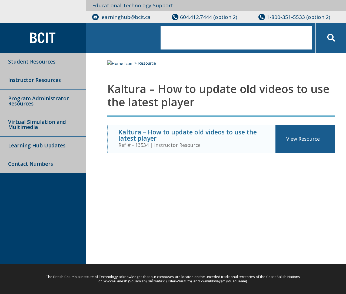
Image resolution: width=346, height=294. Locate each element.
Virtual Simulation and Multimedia (37, 124)
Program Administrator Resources (38, 101)
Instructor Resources (34, 80)
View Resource (303, 139)
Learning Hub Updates (36, 145)
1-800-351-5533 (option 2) (298, 17)
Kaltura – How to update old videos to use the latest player (187, 135)
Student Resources (31, 61)
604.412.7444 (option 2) (208, 17)
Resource (147, 63)
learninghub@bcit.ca (125, 17)
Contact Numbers (30, 163)
